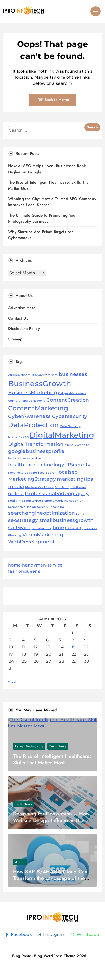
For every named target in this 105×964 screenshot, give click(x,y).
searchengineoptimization (41, 513)
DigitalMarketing (62, 435)
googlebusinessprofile (36, 451)
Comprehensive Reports (26, 400)
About (20, 862)
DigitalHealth (18, 436)
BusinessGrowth (39, 383)
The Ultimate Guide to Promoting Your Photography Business (42, 218)
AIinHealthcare (19, 375)
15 (74, 647)
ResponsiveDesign (22, 507)
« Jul (13, 681)
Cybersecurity (69, 416)
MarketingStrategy (32, 479)
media (16, 486)
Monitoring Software (70, 487)
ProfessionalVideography (57, 493)
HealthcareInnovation (24, 458)
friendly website (77, 445)
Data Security (70, 426)
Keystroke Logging (22, 472)
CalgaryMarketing (72, 393)
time (58, 527)
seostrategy (23, 520)
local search (47, 472)
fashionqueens (24, 571)
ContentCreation (67, 400)
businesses (73, 374)
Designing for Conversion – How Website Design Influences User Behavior (51, 820)
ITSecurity (77, 465)
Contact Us (18, 318)
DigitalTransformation (35, 444)
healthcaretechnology (36, 465)
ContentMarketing (38, 408)
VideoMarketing (42, 535)
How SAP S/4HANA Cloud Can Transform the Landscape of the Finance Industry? (50, 878)
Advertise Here (21, 308)
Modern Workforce (39, 487)
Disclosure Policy (24, 328)
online (16, 493)
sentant (82, 513)
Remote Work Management (63, 500)
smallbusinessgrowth (66, 520)
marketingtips (75, 479)
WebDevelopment (31, 542)
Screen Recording (50, 507)
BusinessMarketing (32, 392)
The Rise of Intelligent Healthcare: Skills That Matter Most (52, 759)
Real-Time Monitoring (24, 500)
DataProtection (33, 425)
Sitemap (15, 339)
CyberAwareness (29, 416)
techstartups (41, 528)
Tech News (58, 746)
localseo (67, 472)
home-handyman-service (35, 565)
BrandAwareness (45, 375)
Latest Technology (29, 746)
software (19, 527)
